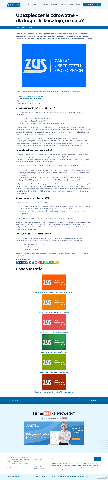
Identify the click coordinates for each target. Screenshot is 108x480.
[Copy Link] (57, 262)
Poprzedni (14, 400)
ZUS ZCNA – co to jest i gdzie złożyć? (29, 103)
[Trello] (30, 262)
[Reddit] (36, 262)
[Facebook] (17, 262)
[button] (101, 477)
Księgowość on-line (92, 4)
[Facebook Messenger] (42, 262)
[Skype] (48, 262)
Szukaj (97, 459)
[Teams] (26, 262)
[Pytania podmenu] (57, 4)
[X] (20, 262)
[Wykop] (33, 262)
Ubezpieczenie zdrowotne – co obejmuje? (30, 96)
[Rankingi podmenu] (66, 4)
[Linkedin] (23, 262)
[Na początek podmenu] (40, 4)
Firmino (64, 418)
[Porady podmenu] (48, 4)
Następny (94, 400)
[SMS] (54, 262)
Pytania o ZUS (20, 27)
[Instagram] (39, 262)
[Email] (51, 262)
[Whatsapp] (45, 262)
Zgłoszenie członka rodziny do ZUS (28, 101)
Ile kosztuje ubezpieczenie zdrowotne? (29, 98)
